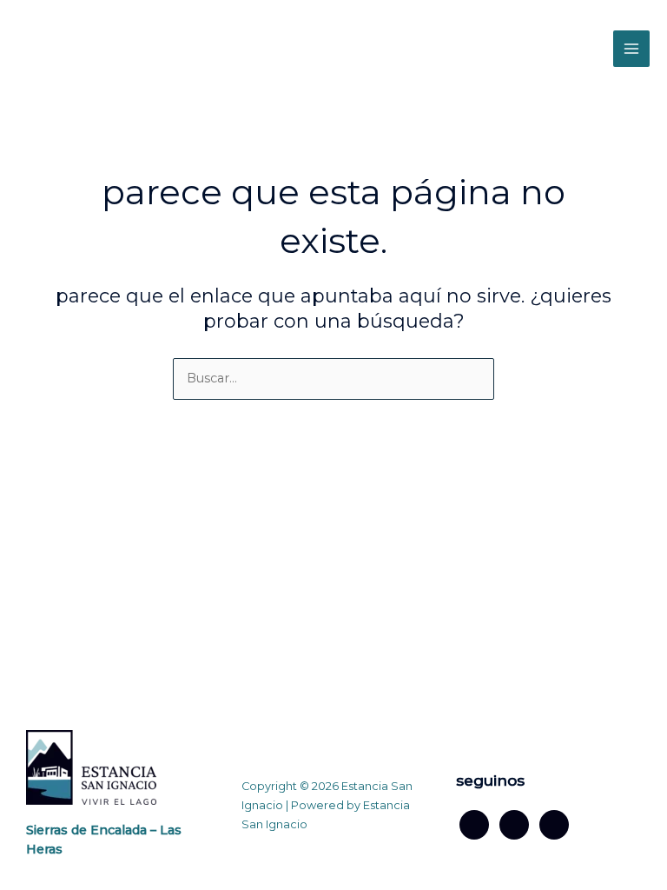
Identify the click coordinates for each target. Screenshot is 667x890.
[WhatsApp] (554, 823)
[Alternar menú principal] (631, 48)
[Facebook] (474, 823)
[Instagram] (514, 823)
